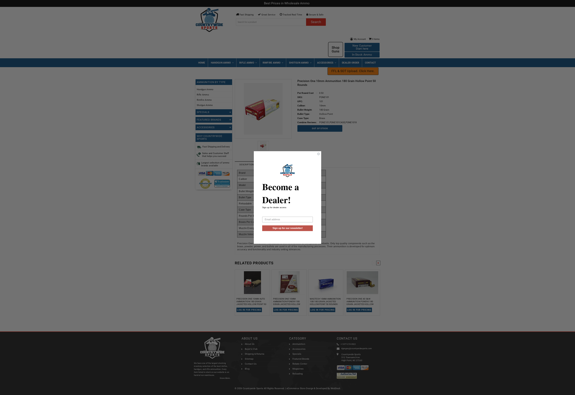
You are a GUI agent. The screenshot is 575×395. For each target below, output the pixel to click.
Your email (268, 214)
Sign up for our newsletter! (288, 228)
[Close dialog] (318, 153)
